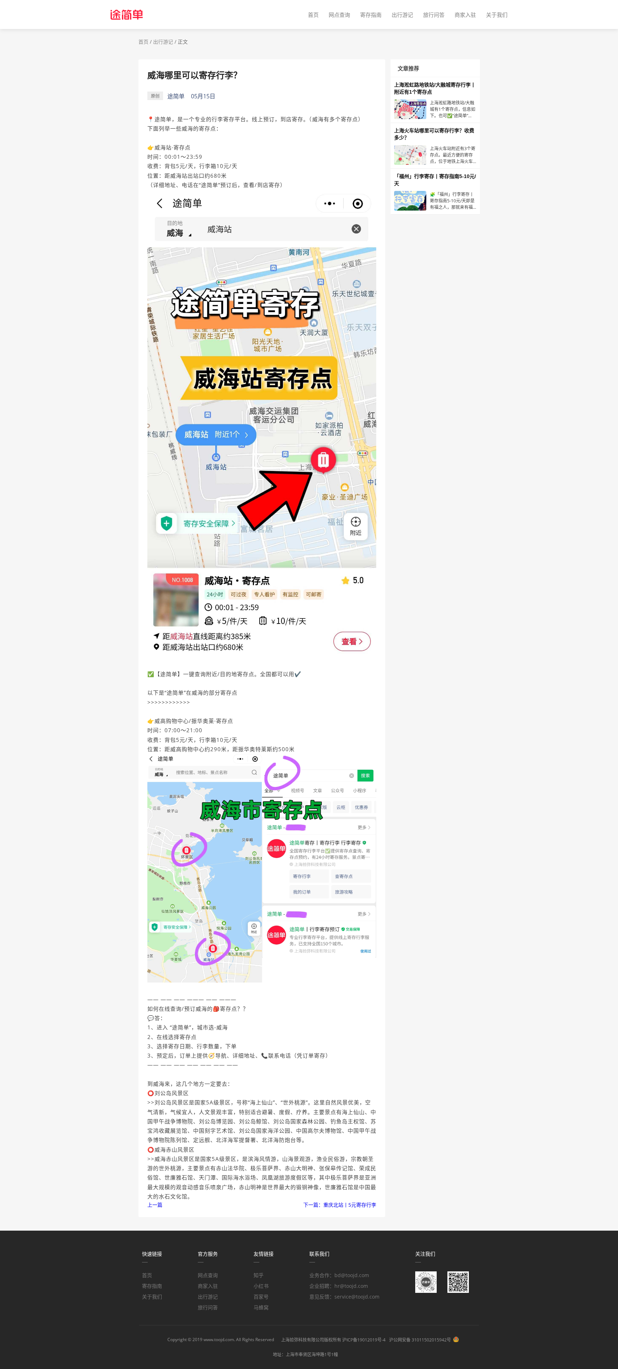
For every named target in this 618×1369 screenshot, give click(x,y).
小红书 (261, 1285)
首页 (313, 14)
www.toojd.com (218, 1339)
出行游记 (402, 14)
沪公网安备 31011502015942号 (420, 1340)
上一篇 (154, 1204)
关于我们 (496, 14)
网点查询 (339, 14)
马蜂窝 (261, 1307)
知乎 (259, 1275)
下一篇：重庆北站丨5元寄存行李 (339, 1204)
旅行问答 (434, 14)
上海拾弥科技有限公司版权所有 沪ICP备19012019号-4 (333, 1340)
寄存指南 (371, 14)
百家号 (261, 1296)
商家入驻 (465, 14)
